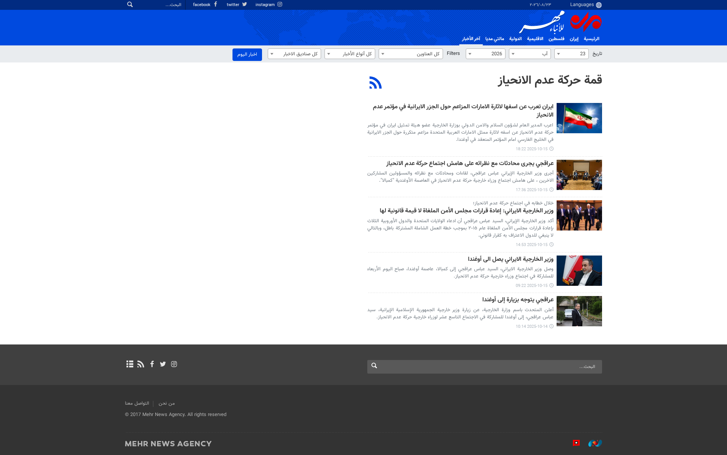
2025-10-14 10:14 (532, 327)
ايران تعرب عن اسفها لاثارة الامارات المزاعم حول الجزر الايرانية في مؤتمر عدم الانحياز (463, 111)
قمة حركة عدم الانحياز (550, 80)
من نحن (167, 403)
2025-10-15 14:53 (532, 245)
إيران (574, 39)
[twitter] (163, 365)
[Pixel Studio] (572, 443)
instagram (266, 5)
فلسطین (557, 39)
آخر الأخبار (471, 39)
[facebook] (151, 365)
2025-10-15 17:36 (532, 190)
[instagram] (174, 365)
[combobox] (571, 53)
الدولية (515, 39)
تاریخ (597, 54)
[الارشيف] (129, 365)
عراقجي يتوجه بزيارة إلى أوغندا (518, 300)
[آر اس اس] (140, 365)
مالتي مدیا (494, 39)
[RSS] (375, 83)
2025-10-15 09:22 (532, 286)
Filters (453, 54)
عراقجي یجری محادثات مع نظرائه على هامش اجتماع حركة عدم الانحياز (470, 164)
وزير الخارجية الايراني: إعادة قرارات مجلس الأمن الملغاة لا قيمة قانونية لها (467, 211)
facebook (202, 5)
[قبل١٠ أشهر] (579, 118)
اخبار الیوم (247, 54)
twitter (233, 5)
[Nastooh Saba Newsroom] (591, 443)
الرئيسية (591, 39)
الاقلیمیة (535, 39)
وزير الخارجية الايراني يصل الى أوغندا (511, 260)
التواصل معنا (137, 403)
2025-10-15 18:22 (532, 149)
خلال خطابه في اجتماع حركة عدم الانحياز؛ (513, 203)
